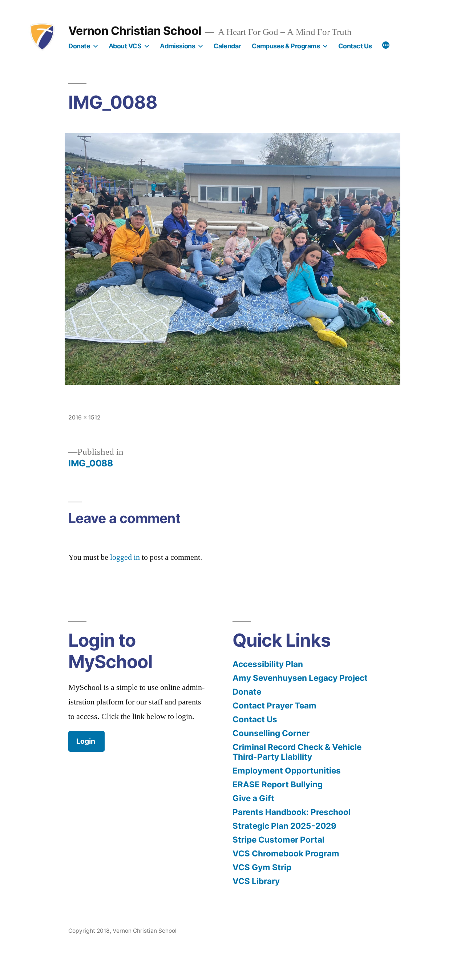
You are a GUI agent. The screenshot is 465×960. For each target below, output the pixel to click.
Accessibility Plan (267, 664)
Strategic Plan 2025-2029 (284, 826)
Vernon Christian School (134, 31)
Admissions (177, 46)
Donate (79, 46)
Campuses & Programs (286, 46)
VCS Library (256, 881)
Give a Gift (253, 798)
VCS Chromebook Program (285, 853)
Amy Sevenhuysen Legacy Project (300, 678)
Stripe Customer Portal (278, 839)
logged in (125, 557)
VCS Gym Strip (261, 867)
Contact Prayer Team (274, 705)
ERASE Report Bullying (277, 784)
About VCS (125, 46)
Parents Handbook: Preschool (291, 812)
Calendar (227, 46)
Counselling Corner (271, 733)
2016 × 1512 (84, 417)
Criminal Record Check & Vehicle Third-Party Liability (296, 752)
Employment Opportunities (286, 770)
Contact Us (355, 46)
